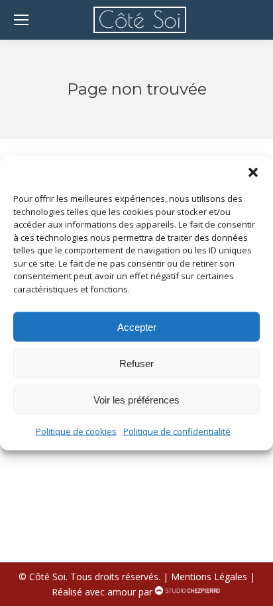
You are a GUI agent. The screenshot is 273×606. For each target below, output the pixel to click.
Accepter (136, 326)
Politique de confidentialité (177, 431)
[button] (253, 172)
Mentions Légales (209, 576)
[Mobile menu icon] (21, 20)
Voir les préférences (136, 399)
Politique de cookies (76, 431)
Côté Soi (47, 576)
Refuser (136, 362)
